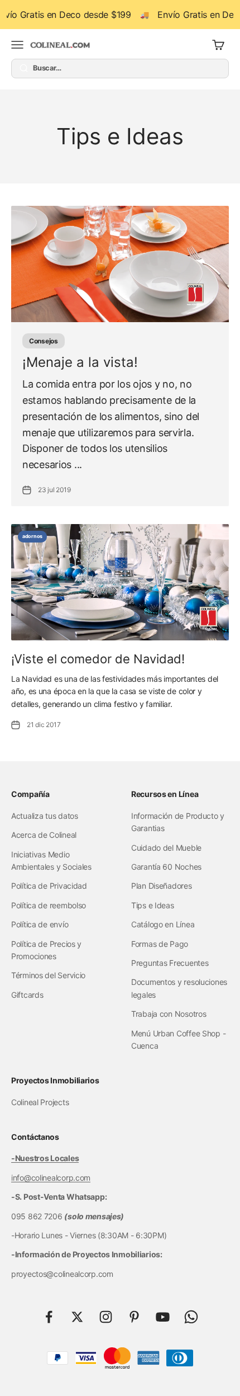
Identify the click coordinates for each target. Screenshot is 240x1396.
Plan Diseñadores (161, 885)
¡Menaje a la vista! (80, 362)
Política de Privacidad (49, 885)
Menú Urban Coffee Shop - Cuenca (178, 1039)
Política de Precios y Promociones (46, 950)
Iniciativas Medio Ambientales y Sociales (51, 860)
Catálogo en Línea (162, 924)
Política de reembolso (48, 905)
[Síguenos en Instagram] (105, 1316)
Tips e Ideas (152, 905)
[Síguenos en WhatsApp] (191, 1316)
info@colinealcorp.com (50, 1177)
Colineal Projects (40, 1102)
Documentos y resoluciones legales (179, 988)
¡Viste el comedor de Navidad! (98, 659)
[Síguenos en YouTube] (162, 1316)
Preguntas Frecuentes (169, 963)
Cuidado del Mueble (166, 847)
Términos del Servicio (48, 975)
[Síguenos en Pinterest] (134, 1316)
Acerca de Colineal (43, 835)
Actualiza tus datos (44, 815)
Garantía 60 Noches (166, 866)
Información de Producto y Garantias (177, 822)
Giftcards (27, 994)
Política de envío (39, 924)
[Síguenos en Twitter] (77, 1316)
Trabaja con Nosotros (168, 1013)
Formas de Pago (159, 944)
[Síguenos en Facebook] (48, 1316)
